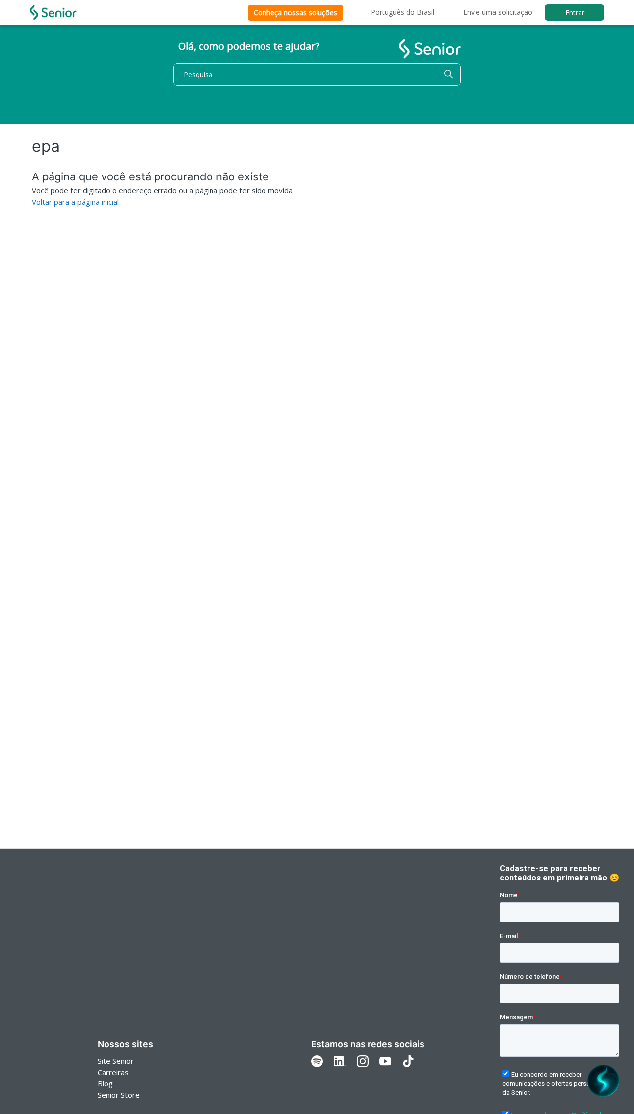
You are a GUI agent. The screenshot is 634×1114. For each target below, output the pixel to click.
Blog (105, 1083)
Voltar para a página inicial (75, 202)
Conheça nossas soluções (295, 12)
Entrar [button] (574, 12)
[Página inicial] (53, 12)
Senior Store (119, 1095)
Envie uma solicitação (497, 12)
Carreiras (113, 1072)
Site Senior (116, 1061)
